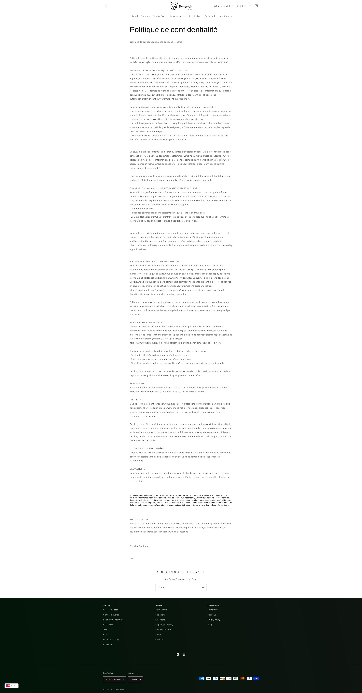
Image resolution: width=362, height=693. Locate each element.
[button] (106, 6)
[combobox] (12, 685)
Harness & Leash (110, 609)
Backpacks (108, 624)
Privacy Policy (214, 619)
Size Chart (160, 615)
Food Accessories (111, 639)
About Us (212, 615)
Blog (210, 624)
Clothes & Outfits (111, 615)
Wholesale (160, 619)
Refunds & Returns (163, 629)
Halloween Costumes (113, 619)
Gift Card (159, 639)
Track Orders (161, 609)
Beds (105, 634)
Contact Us (213, 609)
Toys (105, 629)
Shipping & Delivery (164, 624)
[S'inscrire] (203, 587)
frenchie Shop (119, 689)
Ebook (158, 634)
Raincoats (107, 644)
